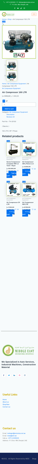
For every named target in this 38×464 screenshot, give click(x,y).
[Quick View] (35, 169)
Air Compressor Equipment (16, 83)
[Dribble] (21, 8)
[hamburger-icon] (34, 14)
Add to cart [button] (11, 174)
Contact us (6, 407)
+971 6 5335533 (13, 438)
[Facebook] (14, 8)
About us (6, 402)
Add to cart (9, 109)
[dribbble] (19, 375)
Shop (9, 19)
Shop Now (6, 404)
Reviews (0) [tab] (11, 117)
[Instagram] (24, 8)
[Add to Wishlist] (4, 101)
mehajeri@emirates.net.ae (16, 433)
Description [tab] (10, 114)
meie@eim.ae (12, 436)
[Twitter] (9, 375)
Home (4, 19)
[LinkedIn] (18, 8)
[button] (3, 24)
